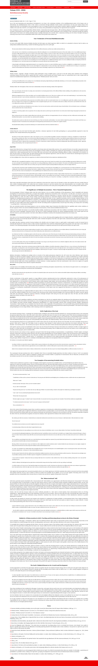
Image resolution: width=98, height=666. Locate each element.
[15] (56, 507)
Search (85, 1)
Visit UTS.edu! (27, 7)
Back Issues (58, 7)
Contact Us (66, 7)
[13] (23, 405)
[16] (60, 511)
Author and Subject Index (39, 7)
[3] (58, 124)
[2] (33, 82)
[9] (33, 295)
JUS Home (13, 7)
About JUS (20, 7)
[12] (82, 348)
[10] (85, 324)
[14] (11, 642)
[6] (10, 620)
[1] (64, 67)
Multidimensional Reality (19, 13)
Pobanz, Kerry (14, 18)
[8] (27, 282)
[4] (36, 142)
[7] (23, 274)
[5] (17, 178)
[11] (75, 345)
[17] (26, 584)
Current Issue (50, 7)
